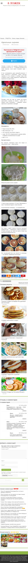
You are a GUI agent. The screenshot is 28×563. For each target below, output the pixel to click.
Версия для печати (23, 282)
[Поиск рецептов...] (23, 480)
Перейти (15, 60)
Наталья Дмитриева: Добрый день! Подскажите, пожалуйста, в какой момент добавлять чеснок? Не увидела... (13, 521)
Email (3, 465)
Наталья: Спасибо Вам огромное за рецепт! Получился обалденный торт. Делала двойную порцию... (12, 499)
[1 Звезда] (1, 277)
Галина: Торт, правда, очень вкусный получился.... (13, 502)
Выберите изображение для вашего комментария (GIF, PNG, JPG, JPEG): (13, 473)
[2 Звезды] (3, 277)
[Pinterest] (23, 276)
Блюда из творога (7, 281)
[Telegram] (18, 276)
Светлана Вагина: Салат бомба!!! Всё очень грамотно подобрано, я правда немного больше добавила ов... (13, 527)
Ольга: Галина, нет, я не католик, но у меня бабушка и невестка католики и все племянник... (14, 514)
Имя (2, 460)
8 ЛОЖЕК (14, 3)
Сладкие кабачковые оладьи (9, 320)
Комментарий (5, 449)
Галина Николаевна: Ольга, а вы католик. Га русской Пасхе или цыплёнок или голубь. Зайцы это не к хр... (13, 517)
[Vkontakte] (13, 276)
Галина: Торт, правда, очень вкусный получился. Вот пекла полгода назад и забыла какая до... (13, 504)
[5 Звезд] (6, 277)
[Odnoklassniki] (8, 276)
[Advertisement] (14, 22)
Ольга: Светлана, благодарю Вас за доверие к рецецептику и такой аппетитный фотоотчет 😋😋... (13, 508)
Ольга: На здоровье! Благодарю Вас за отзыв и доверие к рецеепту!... (12, 492)
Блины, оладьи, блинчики (18, 38)
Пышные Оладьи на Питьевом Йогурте (12, 392)
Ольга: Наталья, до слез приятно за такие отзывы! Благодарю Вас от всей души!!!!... (13, 495)
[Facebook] (4, 276)
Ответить (24, 410)
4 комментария (6, 44)
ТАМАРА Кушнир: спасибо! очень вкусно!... (11, 524)
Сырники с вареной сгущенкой (10, 374)
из (23, 405)
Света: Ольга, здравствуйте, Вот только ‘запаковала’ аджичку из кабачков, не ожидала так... (13, 511)
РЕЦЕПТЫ (8, 38)
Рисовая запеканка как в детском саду (12, 357)
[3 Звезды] (4, 277)
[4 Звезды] (5, 277)
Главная (2, 38)
